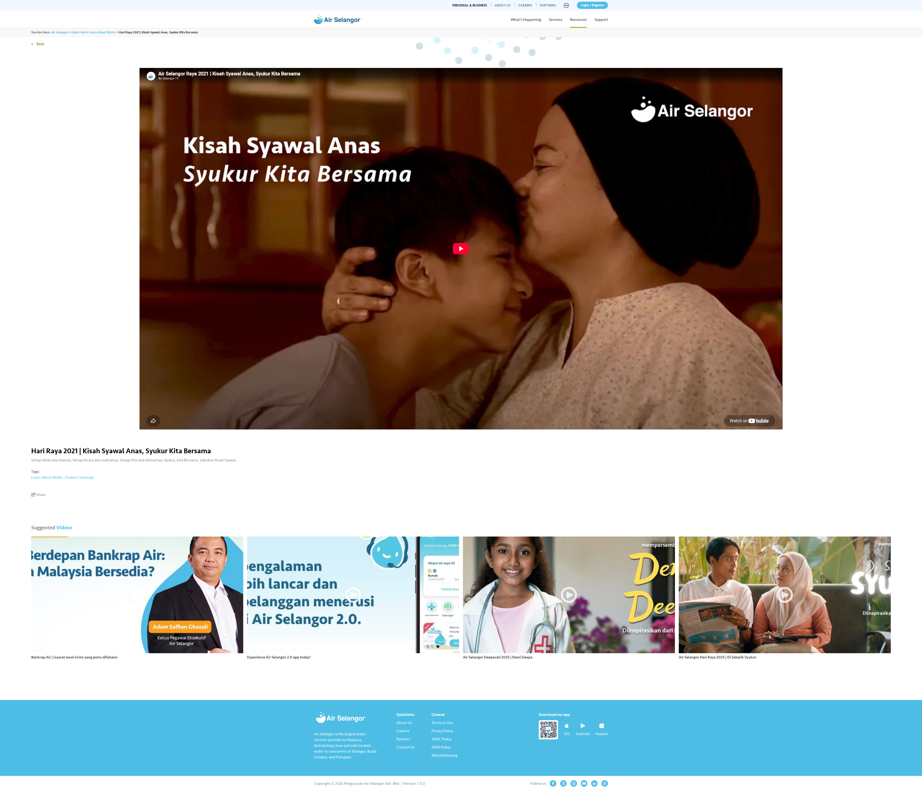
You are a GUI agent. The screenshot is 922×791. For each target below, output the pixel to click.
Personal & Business (469, 5)
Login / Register (592, 5)
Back (40, 44)
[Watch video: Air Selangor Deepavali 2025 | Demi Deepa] (569, 595)
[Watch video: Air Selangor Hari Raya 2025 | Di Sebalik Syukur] (785, 595)
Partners (548, 5)
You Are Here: (40, 32)
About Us (502, 5)
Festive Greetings (79, 477)
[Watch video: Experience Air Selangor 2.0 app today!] (353, 595)
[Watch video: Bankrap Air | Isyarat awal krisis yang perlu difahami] (137, 595)
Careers (525, 5)
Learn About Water (47, 477)
